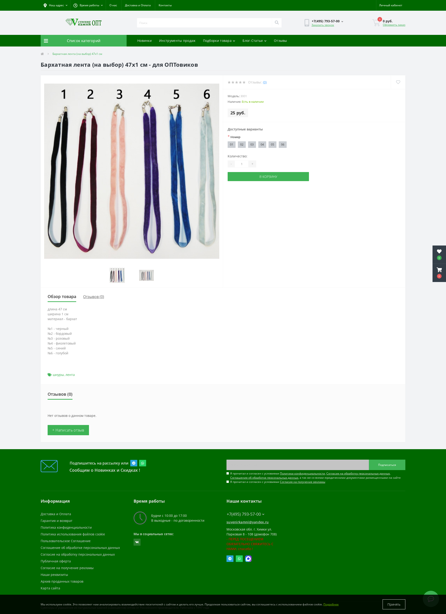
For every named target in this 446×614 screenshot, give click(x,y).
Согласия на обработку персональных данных (358, 473)
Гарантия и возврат (56, 520)
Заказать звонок (323, 25)
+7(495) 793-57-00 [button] (244, 514)
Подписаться (387, 465)
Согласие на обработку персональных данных (78, 554)
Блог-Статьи (253, 40)
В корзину (268, 176)
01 (231, 144)
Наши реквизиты (54, 574)
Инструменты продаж (177, 40)
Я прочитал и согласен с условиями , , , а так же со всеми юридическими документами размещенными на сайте (315, 475)
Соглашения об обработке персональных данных (264, 478)
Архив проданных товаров (62, 581)
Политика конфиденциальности (66, 527)
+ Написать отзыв (68, 430)
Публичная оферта (56, 561)
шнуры (58, 374)
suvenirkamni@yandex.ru (247, 522)
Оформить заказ (394, 25)
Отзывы (280, 40)
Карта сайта (50, 588)
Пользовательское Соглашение (66, 541)
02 (241, 144)
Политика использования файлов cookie (73, 534)
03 (252, 144)
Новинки (144, 40)
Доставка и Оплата (138, 5)
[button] (88, 5)
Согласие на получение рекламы (67, 568)
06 (282, 144)
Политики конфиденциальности (302, 473)
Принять (393, 604)
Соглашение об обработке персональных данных (80, 547)
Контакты (165, 5)
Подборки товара (217, 40)
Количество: (237, 156)
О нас (113, 5)
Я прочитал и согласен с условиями (277, 482)
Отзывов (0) (93, 296)
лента (70, 374)
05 (272, 144)
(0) (265, 82)
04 (262, 144)
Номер (234, 136)
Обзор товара (62, 296)
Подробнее (331, 604)
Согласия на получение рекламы (302, 482)
